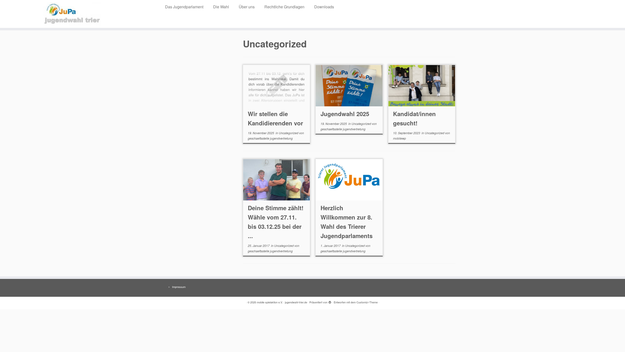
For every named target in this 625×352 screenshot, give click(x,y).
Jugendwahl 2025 (345, 114)
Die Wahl (221, 7)
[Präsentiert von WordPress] (330, 301)
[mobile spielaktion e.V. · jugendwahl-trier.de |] (72, 13)
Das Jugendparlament (184, 7)
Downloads (324, 7)
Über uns (247, 7)
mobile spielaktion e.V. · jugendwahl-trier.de (282, 302)
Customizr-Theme (367, 302)
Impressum (179, 287)
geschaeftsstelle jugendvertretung (270, 138)
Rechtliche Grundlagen (284, 7)
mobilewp (399, 138)
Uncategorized (289, 133)
